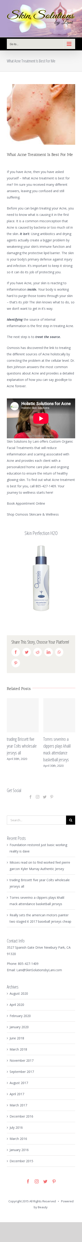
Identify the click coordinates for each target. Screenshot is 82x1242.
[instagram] (37, 1187)
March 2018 (18, 1055)
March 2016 (18, 1144)
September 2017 (22, 1077)
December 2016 (21, 1122)
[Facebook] (30, 802)
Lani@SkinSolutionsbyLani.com (39, 975)
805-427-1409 (28, 969)
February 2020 (20, 1021)
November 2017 (21, 1066)
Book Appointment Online (26, 503)
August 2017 (19, 1088)
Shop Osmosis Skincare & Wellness (33, 514)
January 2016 (19, 1155)
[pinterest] (54, 1187)
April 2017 (17, 1099)
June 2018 (17, 1043)
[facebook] (28, 1187)
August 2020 (19, 999)
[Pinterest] (52, 802)
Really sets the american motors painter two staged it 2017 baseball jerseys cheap (66, 752)
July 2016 (16, 1133)
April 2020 (17, 1010)
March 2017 (18, 1110)
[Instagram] (37, 802)
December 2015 (21, 1166)
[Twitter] (44, 802)
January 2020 (19, 1032)
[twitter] (45, 1187)
